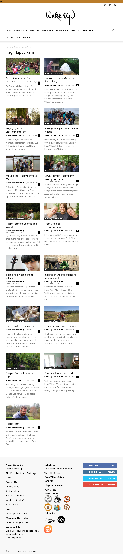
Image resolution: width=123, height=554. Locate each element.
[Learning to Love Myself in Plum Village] (61, 66)
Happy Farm (12, 423)
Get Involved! (32, 30)
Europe (74, 30)
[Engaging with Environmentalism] (23, 116)
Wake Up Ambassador (17, 513)
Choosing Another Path (19, 78)
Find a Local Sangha (16, 495)
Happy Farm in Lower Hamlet (60, 325)
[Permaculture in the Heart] (61, 361)
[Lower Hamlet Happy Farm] (61, 163)
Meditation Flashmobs (17, 518)
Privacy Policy (12, 486)
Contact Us (11, 482)
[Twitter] (110, 5)
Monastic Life (12, 123)
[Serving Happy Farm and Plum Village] (61, 116)
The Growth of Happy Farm (21, 325)
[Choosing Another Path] (23, 66)
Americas (86, 30)
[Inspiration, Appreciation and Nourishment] (61, 263)
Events (9, 509)
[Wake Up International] (61, 17)
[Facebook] (100, 5)
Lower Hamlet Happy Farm (59, 175)
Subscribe (110, 484)
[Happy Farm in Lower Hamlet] (61, 314)
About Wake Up (14, 30)
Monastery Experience (53, 73)
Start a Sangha (13, 504)
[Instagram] (105, 5)
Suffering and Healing (53, 219)
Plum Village (50, 489)
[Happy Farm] (23, 411)
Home (8, 47)
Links (8, 477)
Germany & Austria (52, 321)
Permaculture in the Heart (58, 373)
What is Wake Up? (14, 468)
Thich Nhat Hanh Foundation (58, 468)
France (9, 73)
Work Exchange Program (18, 522)
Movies (9, 171)
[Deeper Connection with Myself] (23, 361)
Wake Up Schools (52, 473)
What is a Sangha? (15, 500)
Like (113, 466)
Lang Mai (48, 480)
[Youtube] (114, 5)
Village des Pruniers (53, 485)
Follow (111, 472)
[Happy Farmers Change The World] (23, 211)
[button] (113, 30)
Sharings (46, 30)
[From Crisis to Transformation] (61, 211)
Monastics (61, 30)
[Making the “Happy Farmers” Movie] (23, 163)
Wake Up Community (15, 82)
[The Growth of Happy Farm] (23, 314)
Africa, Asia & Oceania (17, 37)
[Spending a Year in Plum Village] (23, 263)
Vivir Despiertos (13, 537)
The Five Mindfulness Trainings (21, 473)
